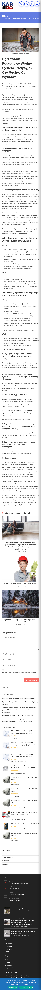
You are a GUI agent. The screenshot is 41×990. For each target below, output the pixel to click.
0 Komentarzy (9, 89)
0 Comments (24, 913)
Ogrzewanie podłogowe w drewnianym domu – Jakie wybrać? (20, 621)
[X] (6, 977)
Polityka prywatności (26, 987)
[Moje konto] (26, 3)
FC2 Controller (9, 952)
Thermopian (8, 949)
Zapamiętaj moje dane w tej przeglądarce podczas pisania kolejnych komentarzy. (19, 674)
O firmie (7, 959)
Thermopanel (5, 860)
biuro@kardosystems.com (17, 894)
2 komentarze (25, 935)
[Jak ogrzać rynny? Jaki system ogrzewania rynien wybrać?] (7, 910)
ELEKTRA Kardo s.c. (15, 900)
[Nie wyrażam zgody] (39, 984)
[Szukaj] (21, 3)
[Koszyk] (32, 3)
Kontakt (7, 962)
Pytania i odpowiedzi (19, 86)
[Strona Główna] (2, 18)
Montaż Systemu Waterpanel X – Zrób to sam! (20, 584)
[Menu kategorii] (37, 3)
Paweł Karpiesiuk (10, 84)
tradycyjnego (15, 413)
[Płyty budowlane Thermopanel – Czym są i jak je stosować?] (7, 933)
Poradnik (7, 86)
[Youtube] (21, 977)
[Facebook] (11, 977)
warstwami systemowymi (20, 199)
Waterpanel (32, 86)
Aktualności (8, 965)
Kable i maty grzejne (7, 850)
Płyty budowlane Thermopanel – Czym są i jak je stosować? (18, 715)
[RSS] (26, 977)
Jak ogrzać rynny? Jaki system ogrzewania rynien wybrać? (18, 698)
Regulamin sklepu (10, 968)
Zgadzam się (13, 987)
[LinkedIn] (16, 977)
